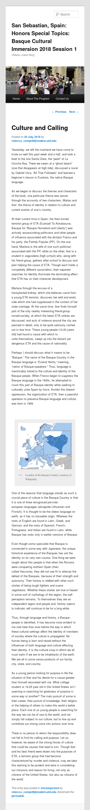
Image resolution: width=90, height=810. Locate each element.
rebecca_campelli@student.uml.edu (34, 141)
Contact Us (62, 98)
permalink (18, 796)
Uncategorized (50, 788)
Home (16, 98)
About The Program (37, 98)
